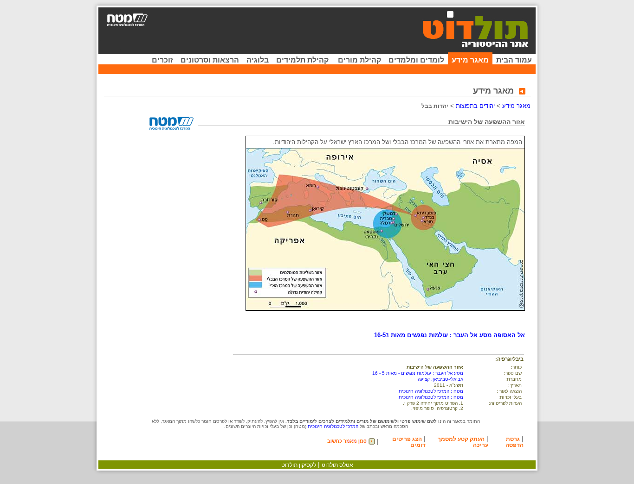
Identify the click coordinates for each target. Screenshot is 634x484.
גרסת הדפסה (514, 442)
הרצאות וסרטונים (210, 60)
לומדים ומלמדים (416, 60)
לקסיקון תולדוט (298, 465)
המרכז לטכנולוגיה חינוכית (333, 426)
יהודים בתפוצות (475, 105)
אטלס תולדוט (337, 465)
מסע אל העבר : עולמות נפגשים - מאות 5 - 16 (417, 373)
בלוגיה (257, 60)
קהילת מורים (359, 60)
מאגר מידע (470, 60)
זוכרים (162, 60)
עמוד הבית (514, 60)
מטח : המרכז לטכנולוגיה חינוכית (431, 391)
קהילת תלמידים (302, 60)
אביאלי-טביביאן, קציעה (440, 379)
